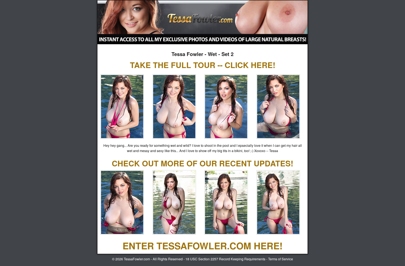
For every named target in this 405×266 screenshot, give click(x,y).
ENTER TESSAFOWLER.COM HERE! (203, 245)
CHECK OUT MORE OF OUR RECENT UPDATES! (202, 163)
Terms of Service (280, 259)
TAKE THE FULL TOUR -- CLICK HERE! (202, 64)
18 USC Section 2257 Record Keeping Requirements (225, 259)
